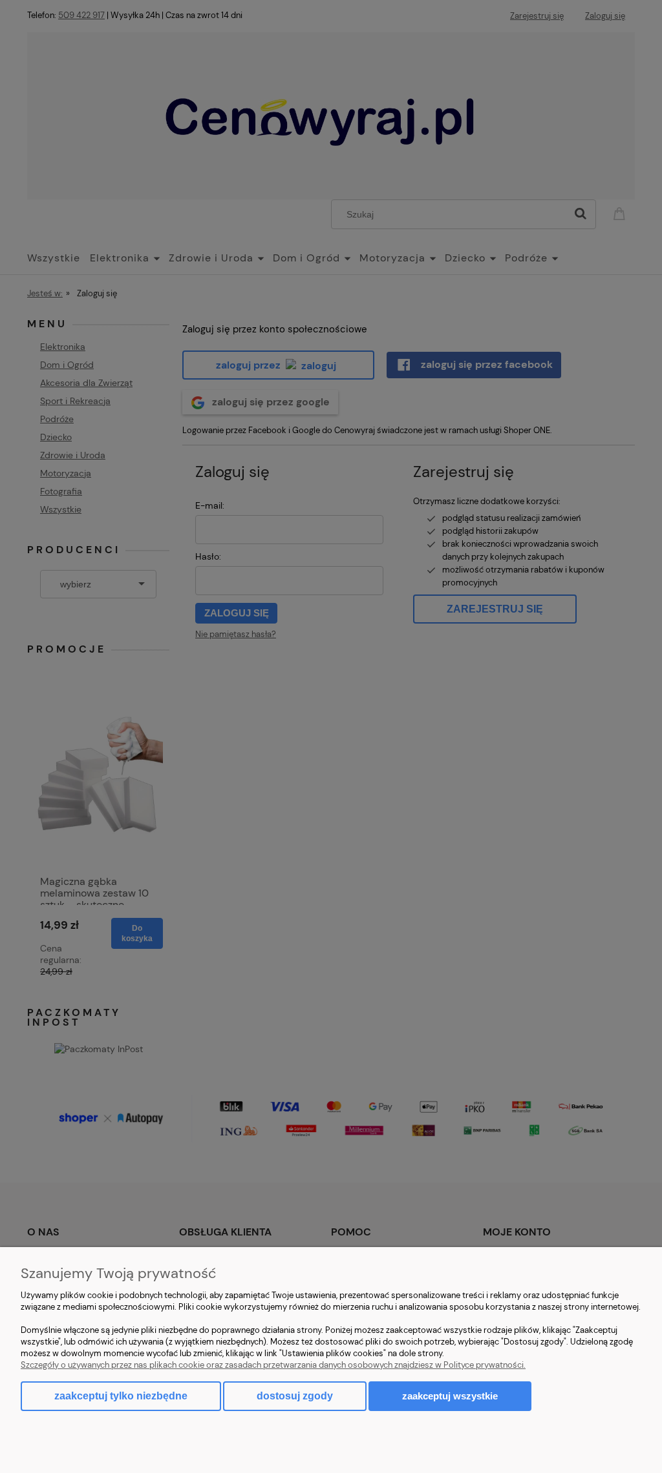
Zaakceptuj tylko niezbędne (120, 1395)
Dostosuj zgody (295, 1395)
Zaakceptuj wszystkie (450, 1395)
